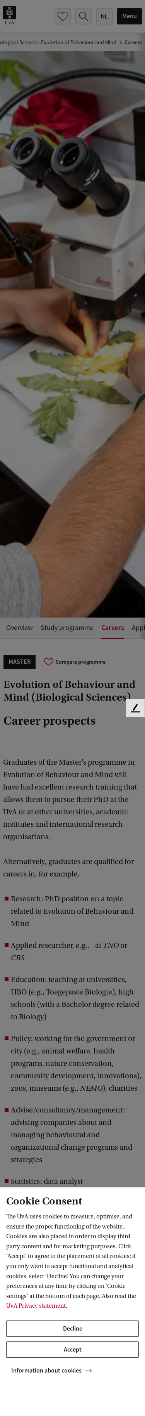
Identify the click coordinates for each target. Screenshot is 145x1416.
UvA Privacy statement (36, 1305)
